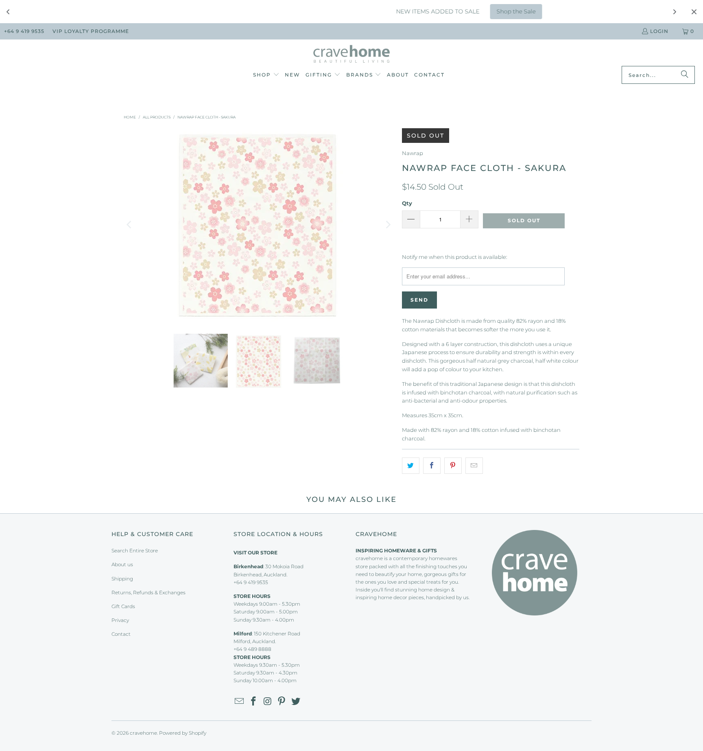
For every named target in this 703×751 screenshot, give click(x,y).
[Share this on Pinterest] (453, 466)
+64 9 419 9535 (24, 31)
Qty (407, 203)
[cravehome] (351, 55)
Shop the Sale (478, 11)
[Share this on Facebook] (432, 466)
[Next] (387, 225)
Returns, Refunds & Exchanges (148, 592)
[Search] (685, 75)
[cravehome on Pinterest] (282, 701)
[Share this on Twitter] (410, 466)
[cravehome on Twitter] (296, 701)
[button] (266, 75)
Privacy (120, 620)
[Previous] (129, 225)
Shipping (122, 579)
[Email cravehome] (240, 701)
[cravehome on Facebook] (254, 701)
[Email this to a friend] (474, 466)
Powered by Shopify (182, 733)
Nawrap (412, 153)
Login (659, 31)
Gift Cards (123, 606)
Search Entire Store (134, 550)
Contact (121, 634)
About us (122, 564)
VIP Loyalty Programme (90, 31)
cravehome (143, 733)
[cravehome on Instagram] (268, 701)
